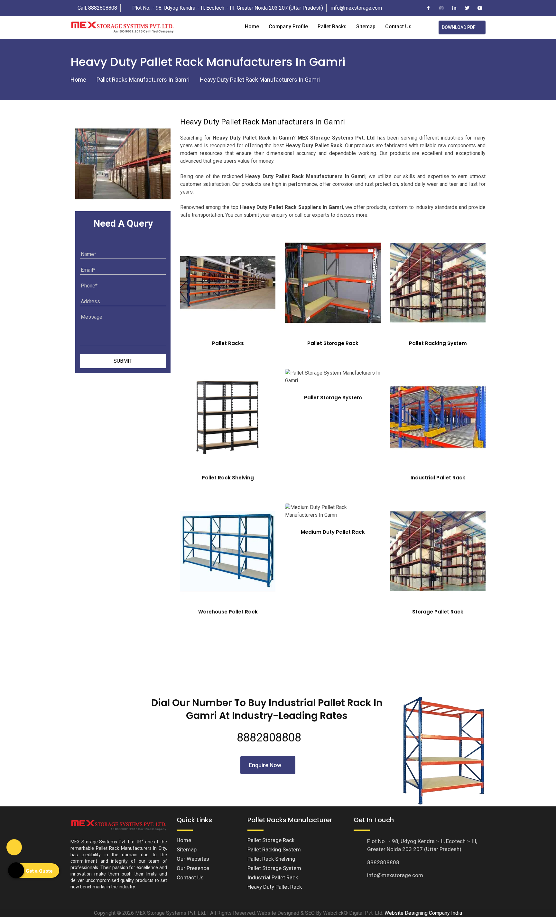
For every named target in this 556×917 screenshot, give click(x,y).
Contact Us (190, 877)
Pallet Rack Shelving (228, 477)
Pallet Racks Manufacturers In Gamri (143, 79)
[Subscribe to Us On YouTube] (480, 8)
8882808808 (102, 8)
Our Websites (193, 859)
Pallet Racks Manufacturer (289, 819)
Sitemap (365, 26)
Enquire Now (266, 765)
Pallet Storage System (333, 397)
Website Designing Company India (423, 913)
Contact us (398, 26)
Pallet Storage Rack (332, 343)
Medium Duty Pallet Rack (333, 532)
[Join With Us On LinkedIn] (454, 8)
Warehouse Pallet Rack (228, 611)
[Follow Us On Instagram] (441, 8)
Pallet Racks (332, 26)
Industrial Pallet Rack (438, 477)
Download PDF (459, 27)
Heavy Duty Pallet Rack (274, 887)
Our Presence (193, 868)
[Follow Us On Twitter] (467, 8)
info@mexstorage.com (356, 8)
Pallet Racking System (438, 343)
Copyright (105, 913)
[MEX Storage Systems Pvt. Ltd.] (122, 27)
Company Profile (288, 26)
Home (252, 26)
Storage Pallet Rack (437, 611)
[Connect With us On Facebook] (428, 8)
